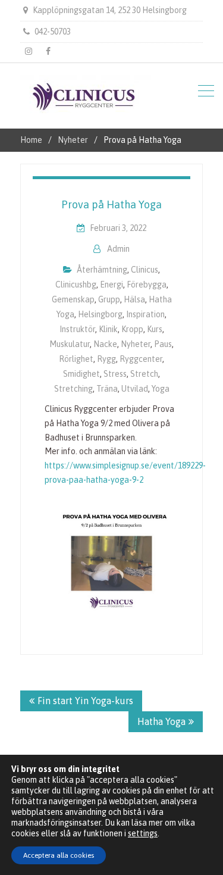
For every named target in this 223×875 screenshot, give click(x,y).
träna (107, 388)
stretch (144, 374)
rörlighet (76, 359)
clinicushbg (75, 284)
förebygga (147, 284)
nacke (105, 344)
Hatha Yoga (161, 721)
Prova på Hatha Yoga (111, 204)
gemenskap (73, 299)
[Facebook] (48, 51)
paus (163, 344)
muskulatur (69, 344)
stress (115, 374)
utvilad (134, 388)
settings (143, 833)
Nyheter (135, 344)
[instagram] (28, 51)
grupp (109, 299)
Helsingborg (100, 314)
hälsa (134, 299)
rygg (106, 359)
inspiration (145, 314)
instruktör (77, 329)
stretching (73, 388)
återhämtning (102, 269)
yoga (160, 388)
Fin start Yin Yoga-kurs (85, 700)
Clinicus (144, 269)
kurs (154, 329)
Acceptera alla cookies (58, 855)
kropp (132, 329)
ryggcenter (141, 359)
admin (118, 249)
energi (111, 284)
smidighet (81, 374)
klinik (108, 329)
